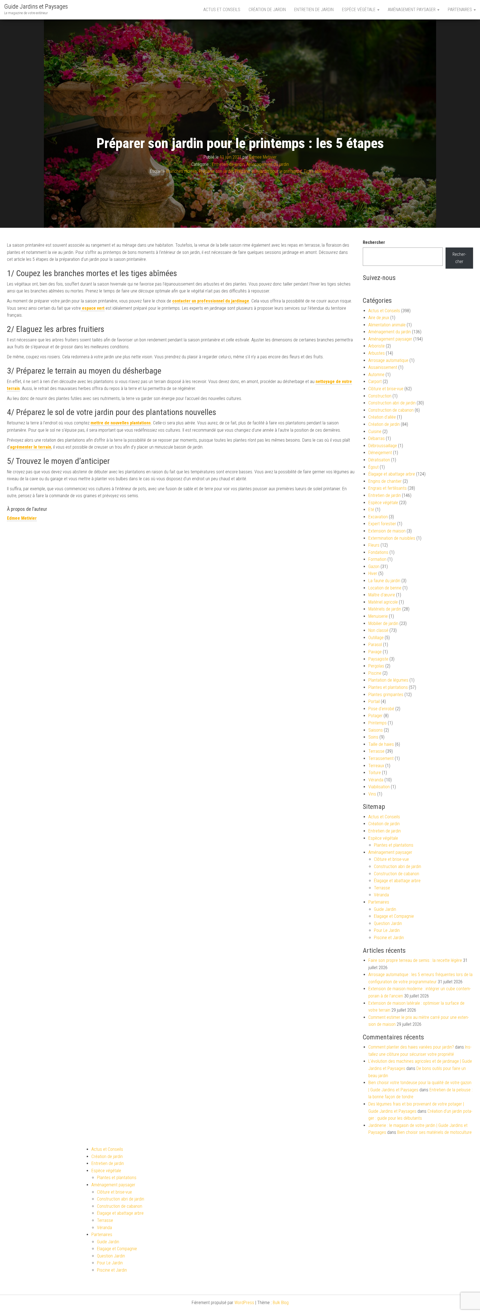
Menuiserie (378, 616)
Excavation (378, 516)
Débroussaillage (382, 445)
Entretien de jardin (314, 9)
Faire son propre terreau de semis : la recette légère (415, 960)
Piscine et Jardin (389, 937)
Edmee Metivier (263, 157)
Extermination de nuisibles (391, 538)
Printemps (377, 723)
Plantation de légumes (388, 680)
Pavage (375, 651)
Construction (379, 396)
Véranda (375, 779)
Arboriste (376, 346)
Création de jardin (267, 9)
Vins (372, 794)
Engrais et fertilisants (387, 488)
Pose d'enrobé (381, 708)
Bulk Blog (281, 1302)
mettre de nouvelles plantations (121, 423)
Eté (371, 509)
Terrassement (381, 758)
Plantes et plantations (388, 687)
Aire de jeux (378, 317)
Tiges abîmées (317, 171)
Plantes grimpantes (385, 694)
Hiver (372, 573)
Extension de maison (387, 531)
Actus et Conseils (221, 9)
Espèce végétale (359, 9)
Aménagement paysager (412, 9)
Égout (373, 467)
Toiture (374, 772)
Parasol (375, 644)
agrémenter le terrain (30, 447)
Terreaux (376, 765)
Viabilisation (379, 786)
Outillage (376, 637)
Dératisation (379, 459)
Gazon (373, 566)
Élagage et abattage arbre (391, 474)
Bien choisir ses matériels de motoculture (434, 1132)
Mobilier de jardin (383, 623)
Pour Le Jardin (387, 930)
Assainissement (382, 367)
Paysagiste (378, 659)
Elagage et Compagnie (394, 916)
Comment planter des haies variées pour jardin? (411, 1047)
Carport (375, 381)
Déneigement (380, 452)
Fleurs (373, 545)
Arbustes (376, 353)
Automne (376, 374)
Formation (377, 559)
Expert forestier (382, 523)
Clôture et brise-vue (385, 388)
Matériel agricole (383, 602)
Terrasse (376, 751)
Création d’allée (382, 417)
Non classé (378, 630)
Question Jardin (388, 923)
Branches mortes (181, 171)
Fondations (378, 552)
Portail (374, 701)
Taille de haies (381, 744)
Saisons (375, 730)
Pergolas (376, 666)
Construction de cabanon (391, 410)
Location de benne (384, 588)
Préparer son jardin (216, 171)
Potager (375, 715)
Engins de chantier (385, 481)
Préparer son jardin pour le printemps (268, 171)
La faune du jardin (384, 580)
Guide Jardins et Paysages (36, 6)
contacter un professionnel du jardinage (210, 301)
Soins (373, 737)
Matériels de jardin (384, 609)
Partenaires (460, 9)
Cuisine (374, 431)
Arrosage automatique (388, 360)
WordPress (244, 1302)
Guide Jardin (385, 909)
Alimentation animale (387, 324)
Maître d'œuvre (381, 594)
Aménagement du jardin (267, 164)
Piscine (374, 673)
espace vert (92, 308)
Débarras (376, 438)
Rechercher (374, 242)
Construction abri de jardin (392, 403)
